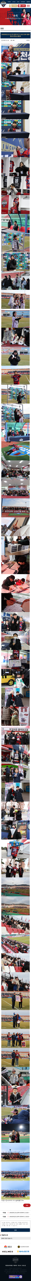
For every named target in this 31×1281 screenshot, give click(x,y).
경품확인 (28, 2)
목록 (27, 1205)
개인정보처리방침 (9, 1265)
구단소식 (19, 1265)
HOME (9, 2)
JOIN (18, 2)
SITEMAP (23, 2)
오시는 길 (24, 1265)
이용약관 (15, 1265)
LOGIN (13, 2)
